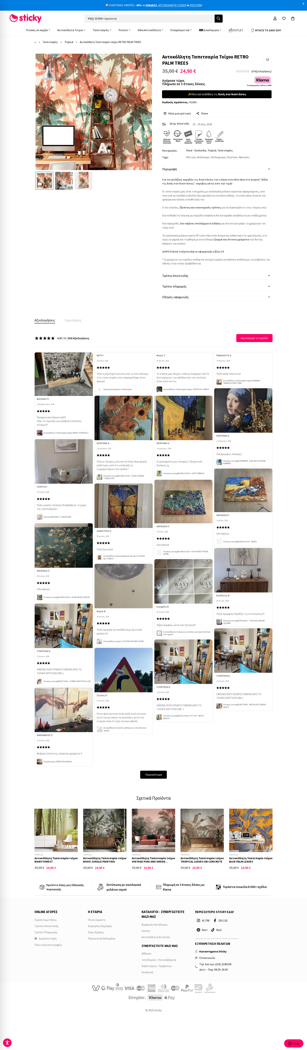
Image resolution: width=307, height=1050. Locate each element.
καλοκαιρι (203, 157)
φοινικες (245, 157)
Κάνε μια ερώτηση (179, 113)
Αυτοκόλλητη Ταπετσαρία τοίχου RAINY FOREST (56, 859)
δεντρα (191, 157)
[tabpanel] (153, 556)
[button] (267, 60)
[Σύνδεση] (275, 18)
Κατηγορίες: (169, 150)
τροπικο (232, 157)
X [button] (303, 3)
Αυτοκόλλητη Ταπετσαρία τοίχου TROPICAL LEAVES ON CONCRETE (202, 859)
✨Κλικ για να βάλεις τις (217, 94)
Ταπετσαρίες (50, 42)
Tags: (165, 157)
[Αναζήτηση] (219, 19)
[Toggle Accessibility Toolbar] (7, 1042)
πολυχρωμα (218, 157)
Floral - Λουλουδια (196, 150)
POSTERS (195, 5)
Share (204, 113)
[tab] (44, 320)
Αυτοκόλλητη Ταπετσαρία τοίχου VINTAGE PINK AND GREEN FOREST (153, 861)
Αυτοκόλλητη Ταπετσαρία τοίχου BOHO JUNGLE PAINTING (104, 859)
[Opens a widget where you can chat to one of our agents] (293, 1043)
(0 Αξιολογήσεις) (261, 71)
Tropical (68, 42)
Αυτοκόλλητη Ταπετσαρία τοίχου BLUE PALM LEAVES (251, 859)
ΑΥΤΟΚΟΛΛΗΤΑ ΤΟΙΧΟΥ (172, 5)
